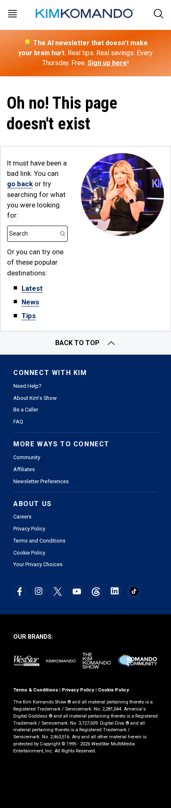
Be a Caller (25, 409)
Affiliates (24, 469)
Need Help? (27, 386)
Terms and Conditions (39, 541)
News (30, 302)
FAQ (18, 422)
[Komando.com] (85, 13)
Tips (29, 316)
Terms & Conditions (35, 690)
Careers (22, 517)
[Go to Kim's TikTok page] (134, 591)
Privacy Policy (29, 529)
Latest (32, 288)
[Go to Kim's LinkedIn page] (115, 591)
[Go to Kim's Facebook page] (19, 591)
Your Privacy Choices (38, 564)
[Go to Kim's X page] (58, 591)
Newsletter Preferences (41, 481)
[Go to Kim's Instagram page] (38, 591)
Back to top (77, 343)
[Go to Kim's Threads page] (96, 591)
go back (20, 184)
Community (26, 457)
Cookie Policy (29, 553)
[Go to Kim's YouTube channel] (77, 591)
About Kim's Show (35, 398)
